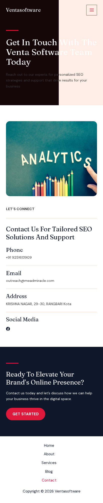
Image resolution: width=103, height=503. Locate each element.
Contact (49, 480)
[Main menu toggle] (91, 10)
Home (49, 445)
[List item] (8, 329)
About (49, 454)
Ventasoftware (23, 10)
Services (49, 462)
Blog (49, 471)
